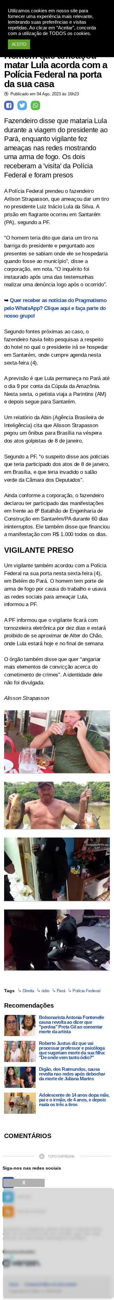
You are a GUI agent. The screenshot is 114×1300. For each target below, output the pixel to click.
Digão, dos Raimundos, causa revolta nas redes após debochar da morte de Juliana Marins (72, 1074)
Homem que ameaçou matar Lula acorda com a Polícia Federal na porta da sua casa (55, 70)
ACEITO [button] (19, 44)
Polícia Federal (86, 990)
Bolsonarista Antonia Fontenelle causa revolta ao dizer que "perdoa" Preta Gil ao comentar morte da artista (71, 1024)
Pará (61, 990)
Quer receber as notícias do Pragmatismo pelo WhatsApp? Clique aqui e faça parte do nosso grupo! (55, 308)
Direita (28, 990)
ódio (45, 990)
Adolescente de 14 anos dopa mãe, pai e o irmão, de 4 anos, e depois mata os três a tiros (74, 1100)
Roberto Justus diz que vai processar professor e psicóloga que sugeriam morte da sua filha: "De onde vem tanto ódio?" (72, 1050)
